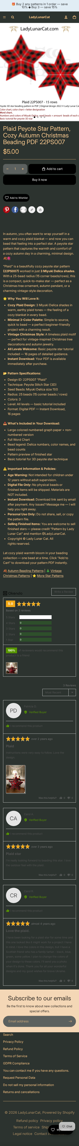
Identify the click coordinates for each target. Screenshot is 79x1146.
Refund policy (27, 1121)
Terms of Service (15, 1056)
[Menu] (4, 17)
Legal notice (22, 1134)
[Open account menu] (66, 17)
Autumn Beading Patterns (26, 571)
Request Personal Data (19, 1077)
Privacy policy (51, 1121)
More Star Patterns (50, 576)
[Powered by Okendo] (12, 593)
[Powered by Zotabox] (24, 209)
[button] (40, 209)
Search (8, 1034)
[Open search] (12, 17)
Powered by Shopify (58, 1112)
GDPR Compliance (16, 1063)
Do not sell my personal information (28, 1085)
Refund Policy (13, 1049)
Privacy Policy (13, 1042)
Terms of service (26, 1127)
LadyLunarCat (29, 1112)
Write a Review (63, 591)
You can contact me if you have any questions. (36, 1070)
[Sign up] (70, 1021)
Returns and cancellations (21, 1092)
